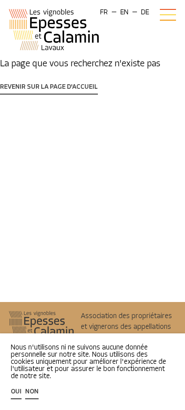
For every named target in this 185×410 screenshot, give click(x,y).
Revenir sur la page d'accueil (49, 87)
